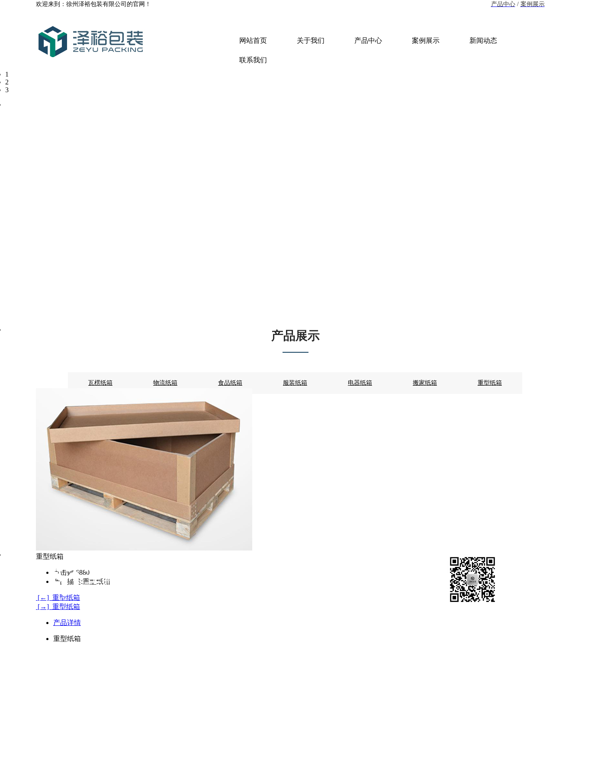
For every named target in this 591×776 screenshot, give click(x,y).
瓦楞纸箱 (100, 383)
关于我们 (310, 40)
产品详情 (67, 622)
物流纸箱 (165, 383)
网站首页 (253, 40)
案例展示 (426, 40)
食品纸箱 (230, 383)
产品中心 (368, 40)
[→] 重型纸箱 (58, 606)
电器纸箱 (360, 383)
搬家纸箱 (425, 383)
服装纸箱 (295, 383)
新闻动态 (483, 40)
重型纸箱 (490, 383)
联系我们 (253, 60)
